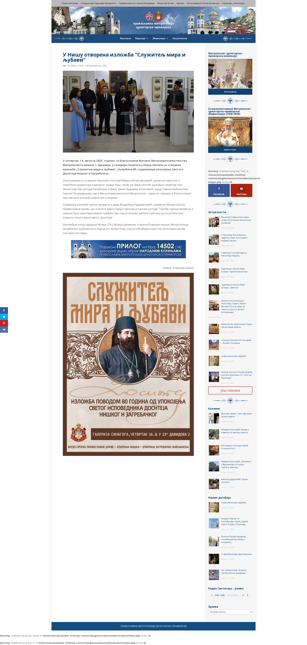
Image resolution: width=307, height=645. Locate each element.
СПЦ (104, 65)
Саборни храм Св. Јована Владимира (137, 3)
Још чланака (230, 390)
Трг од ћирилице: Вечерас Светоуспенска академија (233, 571)
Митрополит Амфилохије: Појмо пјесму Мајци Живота (236, 325)
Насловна (125, 38)
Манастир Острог (165, 3)
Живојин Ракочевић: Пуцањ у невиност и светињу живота (235, 431)
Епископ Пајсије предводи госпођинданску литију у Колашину (233, 539)
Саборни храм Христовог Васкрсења (98, 3)
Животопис (230, 149)
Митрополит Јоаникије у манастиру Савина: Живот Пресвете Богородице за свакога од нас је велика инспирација (233, 306)
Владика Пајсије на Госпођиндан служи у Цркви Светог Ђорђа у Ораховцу (234, 521)
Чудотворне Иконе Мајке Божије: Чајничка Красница (234, 270)
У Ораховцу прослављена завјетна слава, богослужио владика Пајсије (234, 238)
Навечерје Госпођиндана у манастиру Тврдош (234, 254)
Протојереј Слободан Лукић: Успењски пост (234, 447)
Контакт (180, 3)
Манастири (159, 38)
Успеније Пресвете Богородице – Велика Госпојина (236, 341)
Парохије (140, 38)
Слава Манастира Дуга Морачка (236, 554)
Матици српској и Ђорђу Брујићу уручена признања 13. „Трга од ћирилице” (236, 375)
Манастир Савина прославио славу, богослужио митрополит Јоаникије (236, 220)
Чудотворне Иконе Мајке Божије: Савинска (233, 286)
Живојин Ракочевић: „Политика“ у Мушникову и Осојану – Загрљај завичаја (236, 464)
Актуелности (180, 38)
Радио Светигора (70, 3)
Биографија (230, 91)
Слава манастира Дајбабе (233, 356)
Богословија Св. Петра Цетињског (203, 3)
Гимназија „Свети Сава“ (233, 3)
